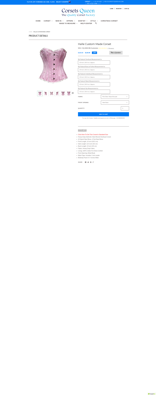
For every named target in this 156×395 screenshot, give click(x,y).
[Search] (96, 24)
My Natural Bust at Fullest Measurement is (91, 66)
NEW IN (59, 21)
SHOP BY (82, 21)
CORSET (47, 21)
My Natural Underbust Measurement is (90, 74)
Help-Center (86, 23)
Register (119, 8)
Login (111, 8)
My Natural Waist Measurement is (88, 81)
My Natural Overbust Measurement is (90, 59)
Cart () (126, 8)
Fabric (80, 96)
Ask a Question (116, 52)
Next (73, 93)
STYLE (93, 21)
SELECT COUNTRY (62, 2)
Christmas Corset (109, 21)
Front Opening (83, 102)
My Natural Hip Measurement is (88, 88)
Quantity (81, 108)
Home (38, 21)
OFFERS (69, 21)
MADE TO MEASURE (67, 23)
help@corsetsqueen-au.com (114, 1)
